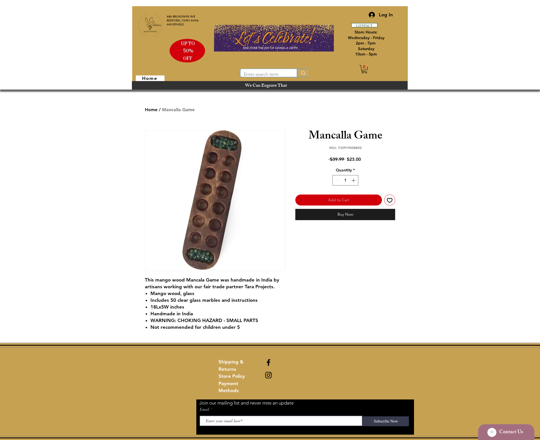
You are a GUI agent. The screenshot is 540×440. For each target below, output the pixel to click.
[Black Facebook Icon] (268, 362)
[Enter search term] (303, 73)
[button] (364, 69)
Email (204, 409)
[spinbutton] (345, 180)
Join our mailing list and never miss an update (246, 403)
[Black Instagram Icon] (268, 375)
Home (151, 109)
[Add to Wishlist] (389, 200)
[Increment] (353, 180)
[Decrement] (336, 180)
